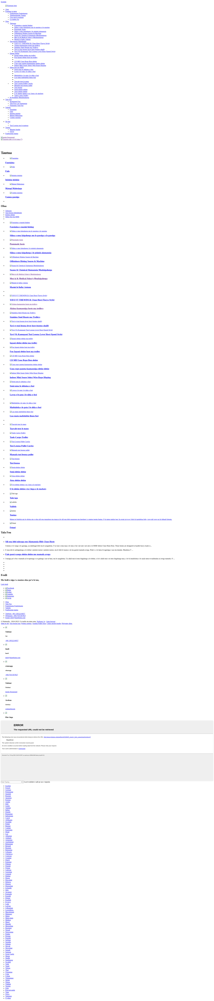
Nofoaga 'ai (41, 621)
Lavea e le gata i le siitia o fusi (24, 71)
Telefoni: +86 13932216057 (15, 614)
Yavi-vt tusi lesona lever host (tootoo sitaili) (29, 49)
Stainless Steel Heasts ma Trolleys (26, 47)
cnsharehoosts (10, 709)
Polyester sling (67, 623)
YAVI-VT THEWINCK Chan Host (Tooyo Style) (32, 43)
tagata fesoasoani (11, 692)
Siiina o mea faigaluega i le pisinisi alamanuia (30, 31)
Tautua (7, 127)
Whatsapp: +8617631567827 (15, 616)
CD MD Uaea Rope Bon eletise (25, 61)
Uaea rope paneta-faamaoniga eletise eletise (29, 63)
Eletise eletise (14, 53)
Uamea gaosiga (15, 117)
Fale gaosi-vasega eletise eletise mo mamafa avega (27, 554)
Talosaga (13, 23)
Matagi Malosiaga (16, 115)
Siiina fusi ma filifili (17, 67)
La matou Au (14, 19)
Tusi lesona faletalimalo (18, 41)
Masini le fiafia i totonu (22, 39)
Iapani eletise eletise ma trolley (25, 55)
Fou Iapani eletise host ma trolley (25, 57)
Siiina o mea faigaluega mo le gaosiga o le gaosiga (32, 27)
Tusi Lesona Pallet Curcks (23, 83)
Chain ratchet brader (54, 623)
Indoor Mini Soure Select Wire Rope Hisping (30, 65)
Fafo (11, 111)
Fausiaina (13, 109)
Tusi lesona (18, 87)
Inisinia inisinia (15, 113)
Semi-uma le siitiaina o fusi (23, 69)
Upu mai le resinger (17, 17)
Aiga (7, 9)
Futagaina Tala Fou (16, 105)
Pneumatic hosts (20, 29)
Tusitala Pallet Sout (39, 623)
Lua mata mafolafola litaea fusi (25, 77)
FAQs (12, 131)
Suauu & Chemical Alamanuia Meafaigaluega (30, 35)
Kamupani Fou (15, 101)
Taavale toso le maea (21, 81)
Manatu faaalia (15, 129)
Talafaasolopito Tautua (18, 15)
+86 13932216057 (11, 641)
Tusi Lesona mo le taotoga (19, 125)
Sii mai (7, 121)
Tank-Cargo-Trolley (21, 95)
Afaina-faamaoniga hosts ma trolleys (27, 45)
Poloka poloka (26, 623)
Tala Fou (8, 99)
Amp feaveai (50, 621)
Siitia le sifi (5, 623)
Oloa (7, 21)
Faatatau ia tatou (11, 11)
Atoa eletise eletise (20, 91)
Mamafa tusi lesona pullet (23, 85)
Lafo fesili (4, 584)
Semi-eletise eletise (21, 89)
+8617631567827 (11, 675)
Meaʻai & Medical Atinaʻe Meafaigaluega (28, 37)
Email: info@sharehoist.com (15, 618)
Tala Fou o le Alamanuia (18, 103)
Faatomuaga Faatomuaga (18, 13)
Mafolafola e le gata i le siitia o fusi (26, 75)
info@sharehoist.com (12, 658)
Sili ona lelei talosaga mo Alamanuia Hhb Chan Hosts (30, 541)
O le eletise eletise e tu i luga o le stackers (28, 93)
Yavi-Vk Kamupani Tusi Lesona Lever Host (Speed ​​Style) (34, 51)
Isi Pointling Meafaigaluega (19, 97)
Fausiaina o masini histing (23, 25)
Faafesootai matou (11, 133)
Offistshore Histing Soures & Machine (27, 33)
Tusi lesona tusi (15, 623)
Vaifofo (8, 107)
